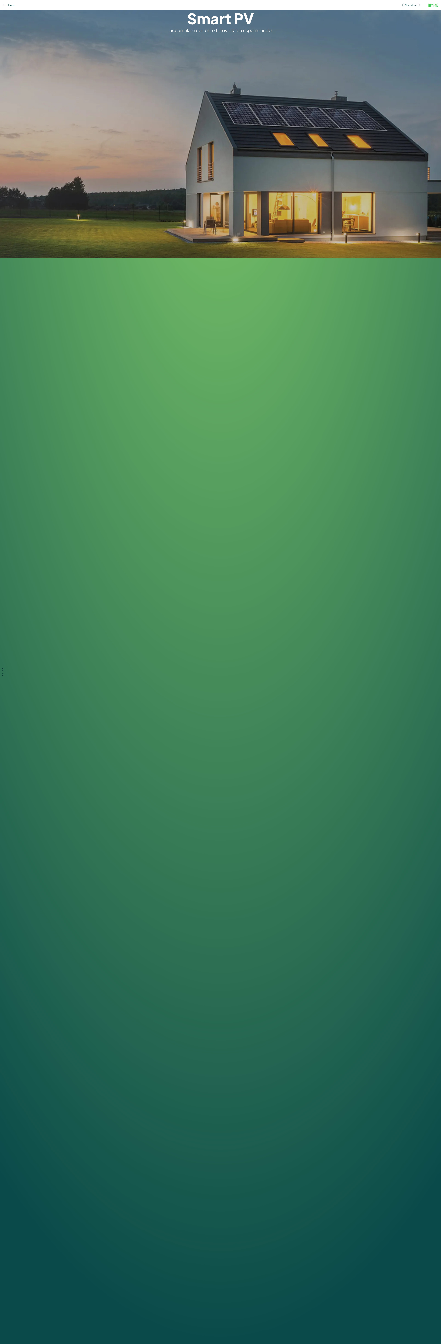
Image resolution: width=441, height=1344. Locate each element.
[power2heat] (2, 673)
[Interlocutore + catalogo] (2, 675)
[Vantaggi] (2, 671)
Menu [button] (11, 5)
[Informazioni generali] (2, 668)
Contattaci (411, 5)
